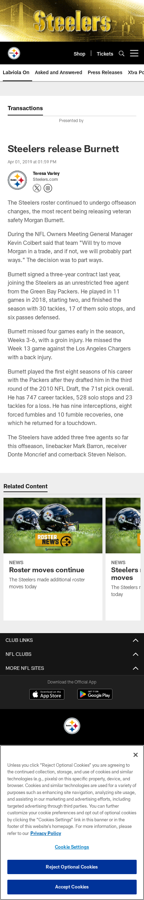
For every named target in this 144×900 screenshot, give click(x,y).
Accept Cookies (72, 887)
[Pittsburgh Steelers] (72, 727)
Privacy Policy (45, 833)
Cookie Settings (72, 847)
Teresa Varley (46, 173)
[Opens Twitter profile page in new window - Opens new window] (37, 188)
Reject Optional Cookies (72, 867)
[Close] (135, 755)
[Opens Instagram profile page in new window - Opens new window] (48, 188)
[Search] (121, 53)
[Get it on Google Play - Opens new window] (95, 697)
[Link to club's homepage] (14, 50)
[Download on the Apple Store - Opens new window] (47, 695)
